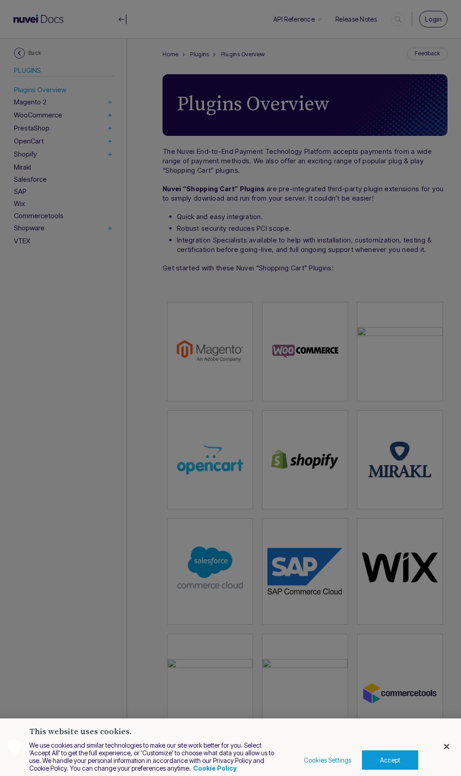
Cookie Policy (215, 768)
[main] (230, 747)
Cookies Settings (327, 760)
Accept (390, 760)
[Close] (446, 747)
